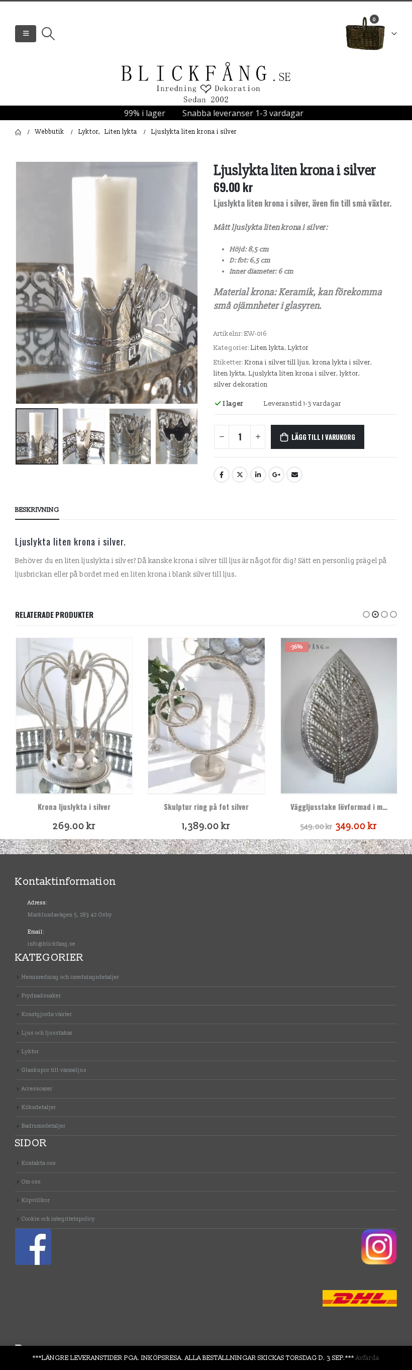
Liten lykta (267, 348)
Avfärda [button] (367, 1358)
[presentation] (27, 282)
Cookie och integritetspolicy (58, 1219)
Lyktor (298, 348)
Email (294, 475)
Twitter (240, 475)
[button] (366, 614)
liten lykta (229, 374)
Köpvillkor (36, 1200)
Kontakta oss (39, 1163)
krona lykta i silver (341, 362)
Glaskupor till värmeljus (54, 1070)
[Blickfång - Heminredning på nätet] (206, 83)
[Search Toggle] (48, 33)
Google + (276, 475)
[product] (74, 715)
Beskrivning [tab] (37, 510)
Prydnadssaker (41, 995)
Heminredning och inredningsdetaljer (70, 977)
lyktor (349, 374)
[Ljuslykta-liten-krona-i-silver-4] (106, 283)
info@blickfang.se (51, 944)
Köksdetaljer (39, 1107)
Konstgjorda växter (47, 1014)
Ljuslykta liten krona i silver (292, 374)
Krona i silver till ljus (277, 362)
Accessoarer (37, 1088)
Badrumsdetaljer (43, 1126)
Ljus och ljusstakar (47, 1033)
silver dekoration (241, 385)
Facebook (222, 475)
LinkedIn (258, 475)
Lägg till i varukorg (323, 437)
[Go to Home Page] (18, 132)
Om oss (31, 1181)
